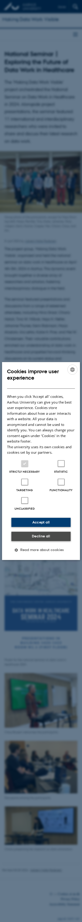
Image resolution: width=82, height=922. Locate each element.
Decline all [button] (41, 536)
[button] (41, 550)
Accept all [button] (41, 522)
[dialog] (41, 461)
